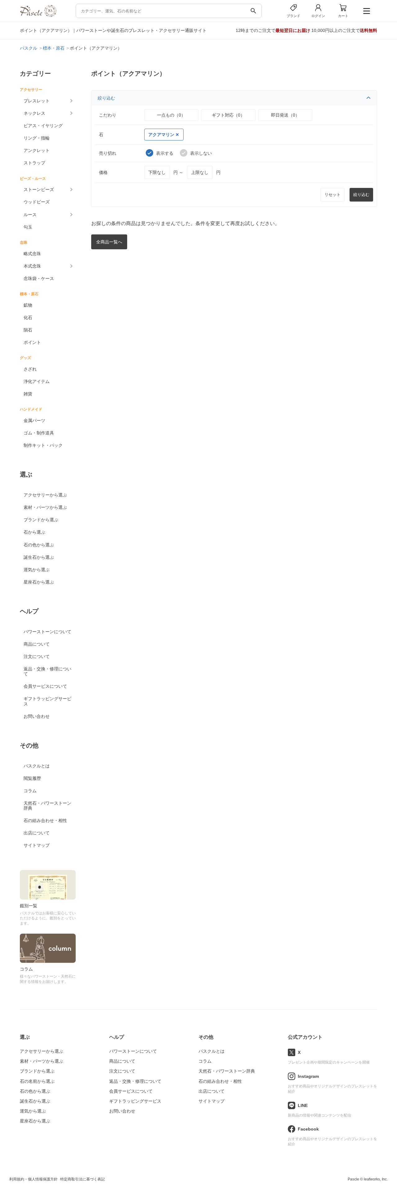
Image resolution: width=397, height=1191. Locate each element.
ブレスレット (37, 100)
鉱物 (28, 305)
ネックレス (34, 113)
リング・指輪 (37, 138)
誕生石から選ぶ (39, 557)
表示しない (201, 153)
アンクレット (37, 150)
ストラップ (34, 162)
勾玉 (28, 226)
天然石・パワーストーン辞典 (47, 806)
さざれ (30, 369)
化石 (28, 317)
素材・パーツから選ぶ (45, 507)
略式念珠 (32, 253)
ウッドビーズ (37, 201)
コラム (30, 790)
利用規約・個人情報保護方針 (33, 1179)
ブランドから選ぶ (41, 519)
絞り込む (106, 98)
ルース (30, 214)
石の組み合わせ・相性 (45, 820)
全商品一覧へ (109, 241)
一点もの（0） (171, 115)
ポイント (32, 342)
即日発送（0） (285, 115)
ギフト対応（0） (228, 115)
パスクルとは (37, 765)
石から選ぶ (34, 532)
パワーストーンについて (47, 631)
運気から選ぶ (37, 569)
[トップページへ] (38, 15)
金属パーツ (34, 420)
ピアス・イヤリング (43, 125)
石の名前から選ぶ (37, 1081)
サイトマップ (37, 845)
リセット (332, 194)
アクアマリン (161, 134)
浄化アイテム (37, 381)
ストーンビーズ (39, 189)
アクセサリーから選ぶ (45, 494)
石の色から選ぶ (39, 544)
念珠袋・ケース (39, 278)
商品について (37, 644)
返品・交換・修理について (47, 671)
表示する (164, 153)
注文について (37, 656)
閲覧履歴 (32, 778)
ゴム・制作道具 (39, 432)
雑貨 (28, 393)
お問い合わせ (37, 716)
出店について (37, 832)
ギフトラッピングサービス (47, 701)
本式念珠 (32, 266)
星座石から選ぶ (39, 582)
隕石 (28, 329)
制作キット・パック (43, 445)
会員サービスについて (45, 686)
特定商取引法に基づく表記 (82, 1179)
